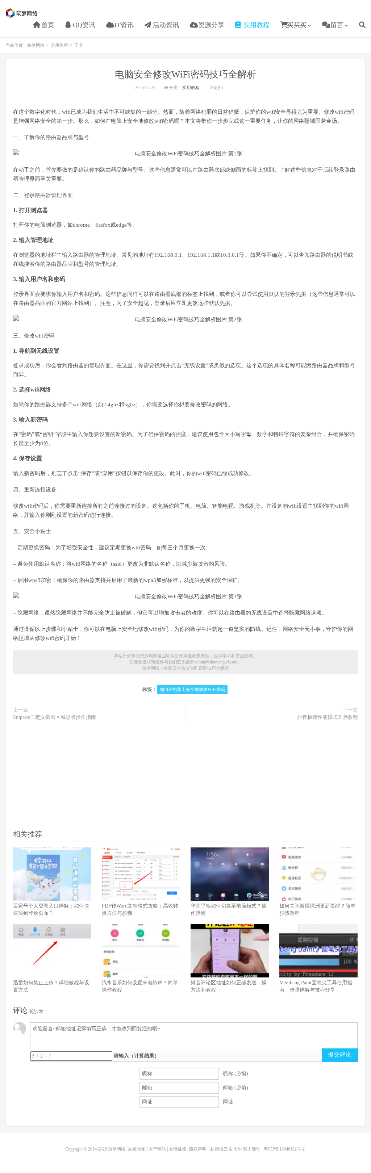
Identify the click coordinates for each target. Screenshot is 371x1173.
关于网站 (157, 1149)
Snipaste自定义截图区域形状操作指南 (54, 717)
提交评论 (339, 1054)
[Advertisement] (185, 774)
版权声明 (198, 1149)
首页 (46, 25)
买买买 (297, 25)
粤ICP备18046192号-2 (284, 1149)
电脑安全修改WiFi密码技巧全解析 (185, 74)
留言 (336, 25)
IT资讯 (123, 25)
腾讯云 (221, 1149)
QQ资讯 (83, 25)
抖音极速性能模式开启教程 (327, 717)
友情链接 (177, 1149)
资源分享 (210, 25)
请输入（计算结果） (136, 1056)
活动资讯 (165, 25)
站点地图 (137, 1149)
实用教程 (256, 25)
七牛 (237, 1149)
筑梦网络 (22, 13)
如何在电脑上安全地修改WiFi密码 (192, 689)
